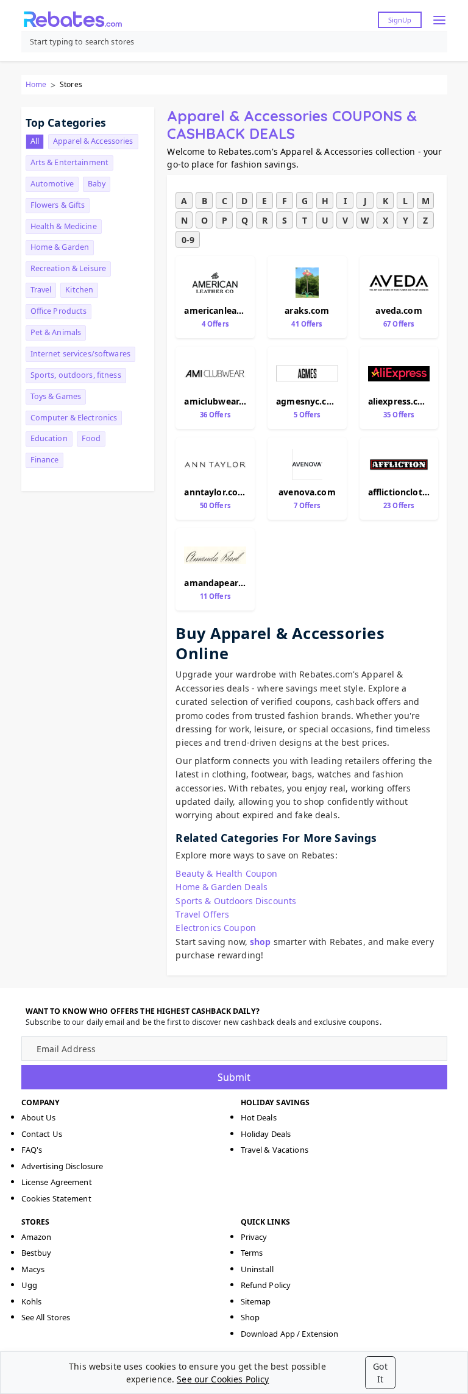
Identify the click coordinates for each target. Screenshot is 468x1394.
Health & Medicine (63, 226)
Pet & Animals (56, 332)
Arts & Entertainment (69, 162)
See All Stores (46, 1317)
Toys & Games (56, 396)
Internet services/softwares (80, 353)
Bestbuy (36, 1252)
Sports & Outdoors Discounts (236, 901)
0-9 (188, 240)
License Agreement (56, 1181)
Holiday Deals (266, 1133)
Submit (234, 1077)
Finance (44, 460)
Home (36, 84)
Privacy (254, 1236)
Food (91, 438)
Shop (250, 1317)
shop (260, 941)
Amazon (36, 1236)
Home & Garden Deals (222, 887)
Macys (33, 1269)
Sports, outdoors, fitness (75, 375)
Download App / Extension (290, 1333)
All (34, 141)
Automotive (52, 184)
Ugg (29, 1284)
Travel (41, 290)
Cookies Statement (56, 1198)
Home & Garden (60, 247)
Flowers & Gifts (57, 205)
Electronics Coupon (216, 927)
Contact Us (41, 1133)
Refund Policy (266, 1284)
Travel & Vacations (274, 1149)
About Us (38, 1117)
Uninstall (257, 1269)
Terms (252, 1252)
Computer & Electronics (74, 417)
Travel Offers (202, 914)
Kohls (31, 1301)
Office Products (58, 311)
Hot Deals (259, 1117)
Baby (97, 184)
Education (49, 438)
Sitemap (256, 1301)
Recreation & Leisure (68, 268)
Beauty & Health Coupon (226, 873)
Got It (380, 1372)
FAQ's (32, 1149)
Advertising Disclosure (62, 1166)
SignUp (399, 19)
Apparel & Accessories (93, 141)
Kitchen (79, 290)
